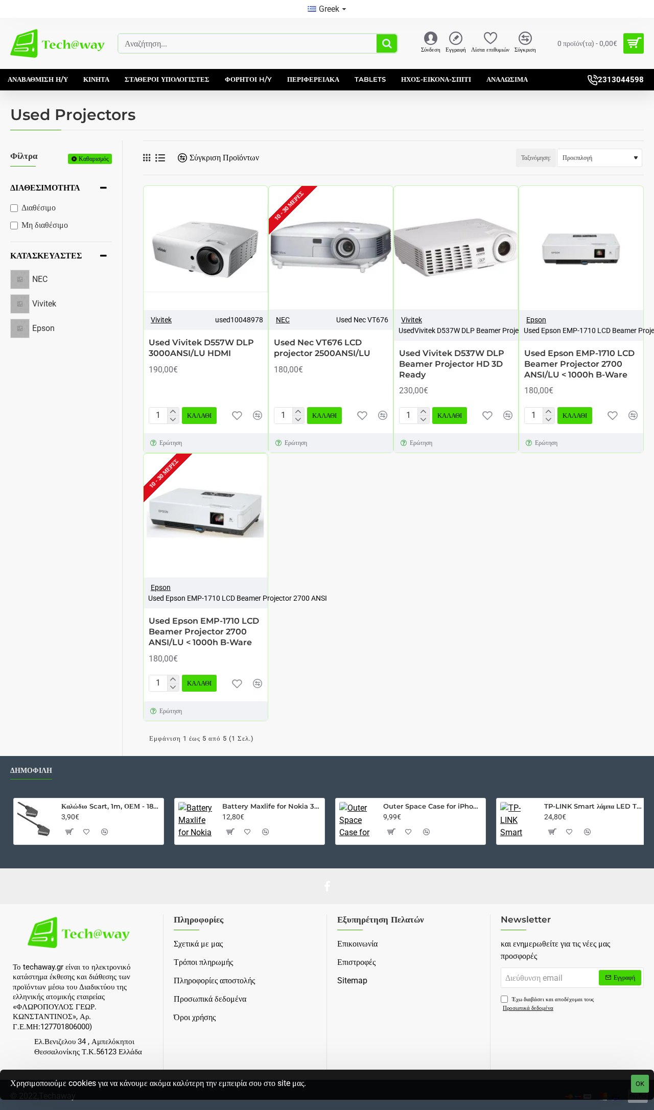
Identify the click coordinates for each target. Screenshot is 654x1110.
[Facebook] (327, 886)
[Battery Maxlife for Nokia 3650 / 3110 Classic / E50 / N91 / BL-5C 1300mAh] (196, 820)
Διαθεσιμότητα (45, 188)
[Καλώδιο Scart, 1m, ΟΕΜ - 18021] (35, 820)
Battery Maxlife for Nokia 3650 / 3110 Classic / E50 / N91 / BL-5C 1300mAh (271, 806)
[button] (199, 415)
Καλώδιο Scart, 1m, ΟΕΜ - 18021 (110, 806)
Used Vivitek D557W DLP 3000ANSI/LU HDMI (201, 348)
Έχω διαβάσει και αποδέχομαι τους (548, 1003)
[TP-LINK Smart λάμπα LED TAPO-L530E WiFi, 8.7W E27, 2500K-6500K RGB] (518, 820)
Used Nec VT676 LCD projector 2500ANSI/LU (322, 348)
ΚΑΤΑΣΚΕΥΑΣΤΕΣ (46, 256)
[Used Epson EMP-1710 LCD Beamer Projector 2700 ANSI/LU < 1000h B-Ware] (581, 248)
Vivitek (161, 320)
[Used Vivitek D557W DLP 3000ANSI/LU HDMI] (206, 248)
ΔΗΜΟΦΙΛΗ (31, 770)
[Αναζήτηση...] (387, 43)
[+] (173, 412)
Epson (536, 320)
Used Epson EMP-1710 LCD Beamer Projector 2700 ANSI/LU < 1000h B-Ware (579, 364)
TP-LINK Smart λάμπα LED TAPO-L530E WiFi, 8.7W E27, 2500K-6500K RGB (593, 806)
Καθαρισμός (94, 158)
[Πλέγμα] (146, 158)
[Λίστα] (160, 158)
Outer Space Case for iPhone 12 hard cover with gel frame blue (432, 806)
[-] (173, 419)
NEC (283, 320)
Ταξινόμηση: (536, 157)
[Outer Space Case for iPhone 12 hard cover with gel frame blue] (357, 820)
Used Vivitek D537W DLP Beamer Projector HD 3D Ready (451, 364)
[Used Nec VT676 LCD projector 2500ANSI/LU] (331, 248)
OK (640, 1084)
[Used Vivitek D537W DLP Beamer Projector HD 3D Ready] (456, 248)
